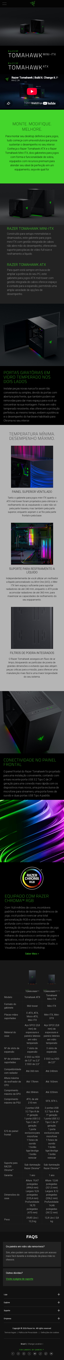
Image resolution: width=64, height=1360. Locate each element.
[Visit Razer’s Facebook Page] (12, 1353)
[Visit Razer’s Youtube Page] (34, 1353)
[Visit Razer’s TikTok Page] (40, 1353)
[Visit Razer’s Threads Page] (23, 1353)
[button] (4, 3)
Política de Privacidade (28, 1333)
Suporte (7, 1311)
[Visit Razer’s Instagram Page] (18, 1353)
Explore (7, 1303)
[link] (32, 4)
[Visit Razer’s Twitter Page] (29, 1353)
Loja (5, 1295)
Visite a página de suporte (19, 1278)
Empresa (7, 1319)
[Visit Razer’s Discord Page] (51, 1353)
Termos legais (10, 1333)
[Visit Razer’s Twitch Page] (45, 1353)
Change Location (35, 1344)
